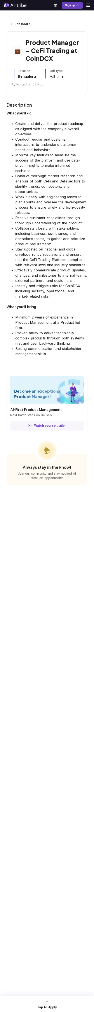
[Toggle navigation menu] (88, 5)
